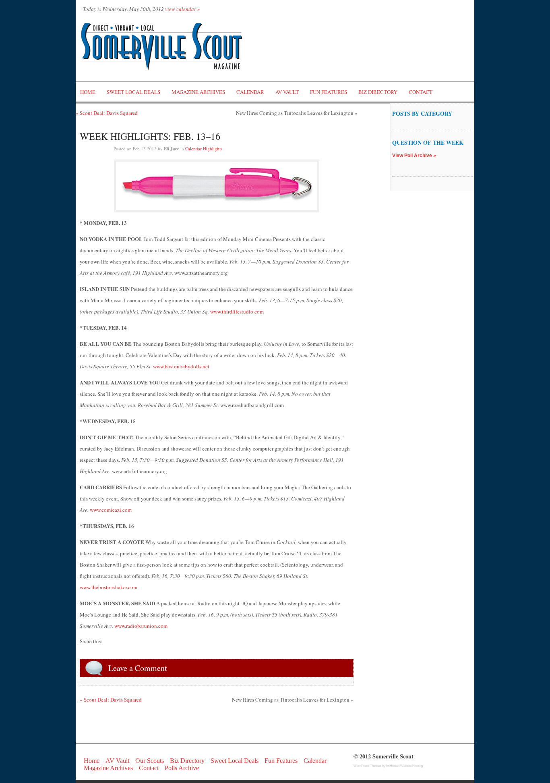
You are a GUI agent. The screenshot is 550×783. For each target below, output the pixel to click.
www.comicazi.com (111, 509)
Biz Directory (377, 92)
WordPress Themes (367, 766)
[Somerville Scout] (162, 77)
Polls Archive (182, 767)
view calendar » (182, 8)
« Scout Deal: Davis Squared (107, 112)
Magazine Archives (198, 92)
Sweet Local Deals (133, 92)
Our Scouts (149, 760)
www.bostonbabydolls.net (181, 366)
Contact (420, 92)
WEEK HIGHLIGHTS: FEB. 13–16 (150, 136)
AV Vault (287, 92)
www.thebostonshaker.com (108, 587)
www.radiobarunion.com (140, 625)
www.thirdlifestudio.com (237, 311)
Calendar (250, 92)
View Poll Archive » (414, 155)
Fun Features (328, 92)
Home (87, 92)
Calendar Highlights (203, 148)
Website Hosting (411, 766)
